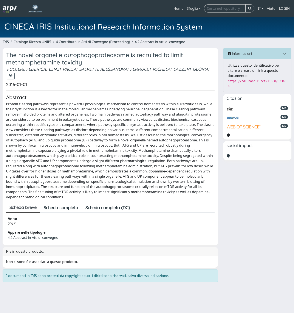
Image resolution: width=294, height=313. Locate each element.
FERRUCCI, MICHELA (150, 69)
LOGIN (284, 8)
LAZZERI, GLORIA (190, 69)
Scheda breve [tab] (23, 207)
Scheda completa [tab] (61, 207)
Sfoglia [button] (192, 8)
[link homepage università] (35, 8)
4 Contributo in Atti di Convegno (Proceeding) (93, 41)
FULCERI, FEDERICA (26, 69)
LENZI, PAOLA (62, 69)
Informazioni (241, 53)
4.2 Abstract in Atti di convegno (160, 41)
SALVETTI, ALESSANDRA (103, 69)
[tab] (137, 207)
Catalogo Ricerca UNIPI (32, 41)
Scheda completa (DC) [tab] (107, 207)
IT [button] (259, 8)
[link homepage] (12, 8)
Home (178, 8)
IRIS (6, 41)
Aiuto (271, 8)
